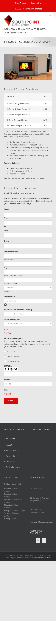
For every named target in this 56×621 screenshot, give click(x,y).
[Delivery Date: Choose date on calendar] (5, 304)
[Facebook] (44, 540)
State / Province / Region (13, 276)
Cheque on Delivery (14, 361)
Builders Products (13, 450)
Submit (11, 400)
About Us (9, 445)
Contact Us (10, 461)
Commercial (10, 456)
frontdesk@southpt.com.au (41, 522)
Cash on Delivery (13, 357)
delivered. (25, 136)
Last (5, 226)
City (5, 268)
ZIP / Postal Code (10, 283)
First (6, 218)
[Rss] (38, 540)
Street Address (9, 260)
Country (7, 292)
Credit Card (11, 352)
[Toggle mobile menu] (50, 16)
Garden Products (13, 467)
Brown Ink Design (45, 558)
